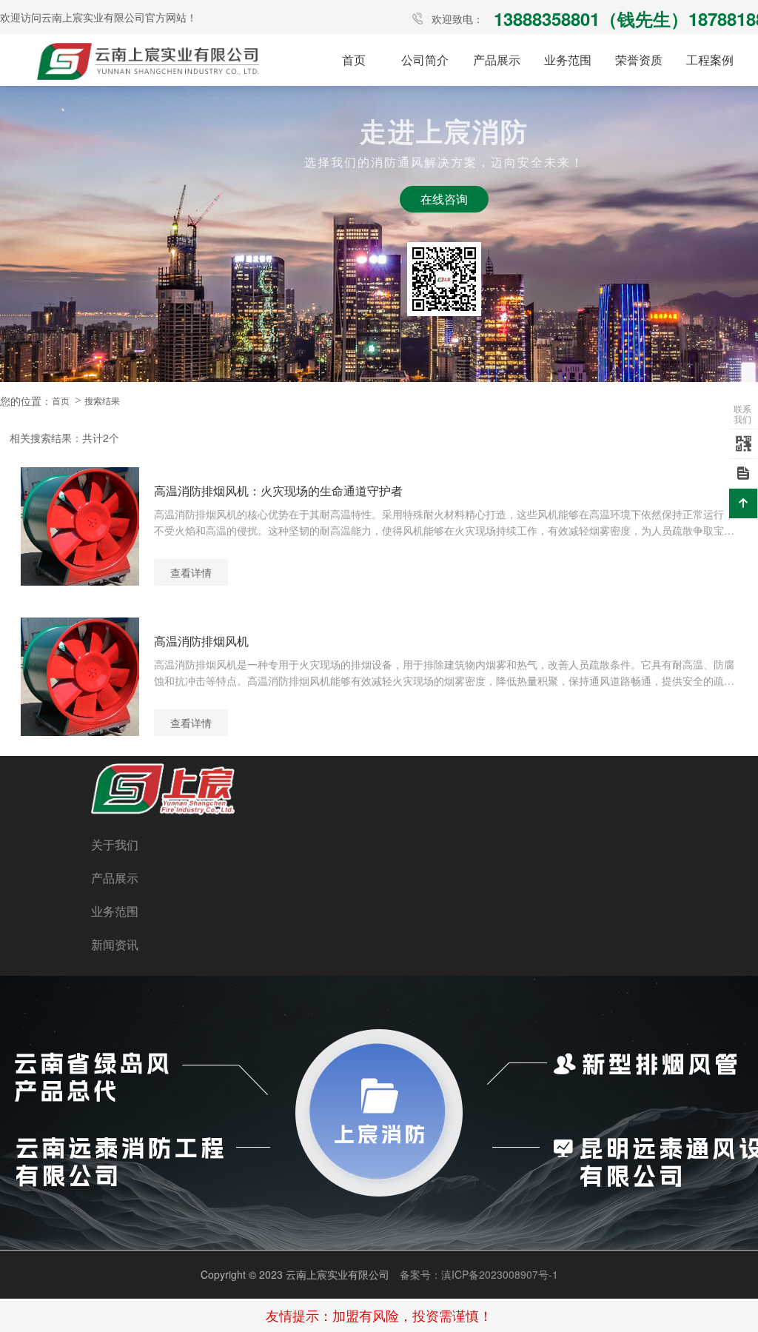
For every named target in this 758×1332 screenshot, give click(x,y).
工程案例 (710, 59)
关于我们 (114, 844)
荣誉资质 (639, 59)
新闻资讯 (114, 944)
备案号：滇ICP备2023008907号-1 (479, 1274)
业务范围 (567, 59)
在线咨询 (444, 198)
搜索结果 (102, 400)
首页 (354, 59)
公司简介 (425, 59)
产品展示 (496, 59)
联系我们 (742, 413)
